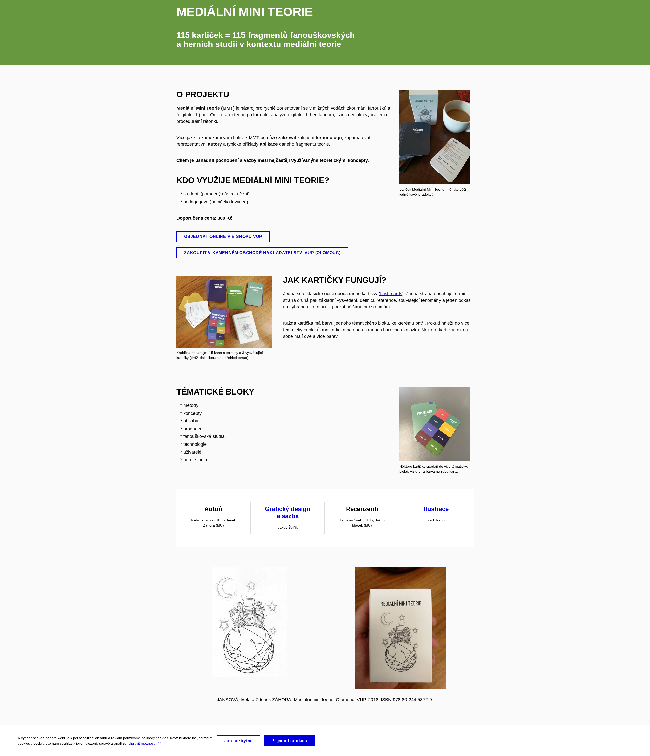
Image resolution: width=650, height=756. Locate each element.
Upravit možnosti (141, 743)
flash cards (391, 293)
